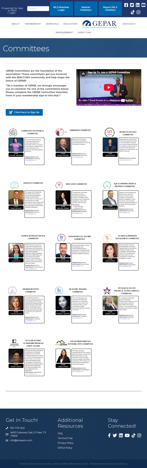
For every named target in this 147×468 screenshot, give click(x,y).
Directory (84, 32)
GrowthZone (121, 464)
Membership (33, 23)
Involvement (64, 32)
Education (70, 23)
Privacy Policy (66, 443)
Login (12, 13)
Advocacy (129, 23)
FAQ (60, 433)
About (15, 23)
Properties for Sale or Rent (12, 9)
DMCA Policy (65, 447)
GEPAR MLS (52, 23)
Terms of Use (65, 438)
